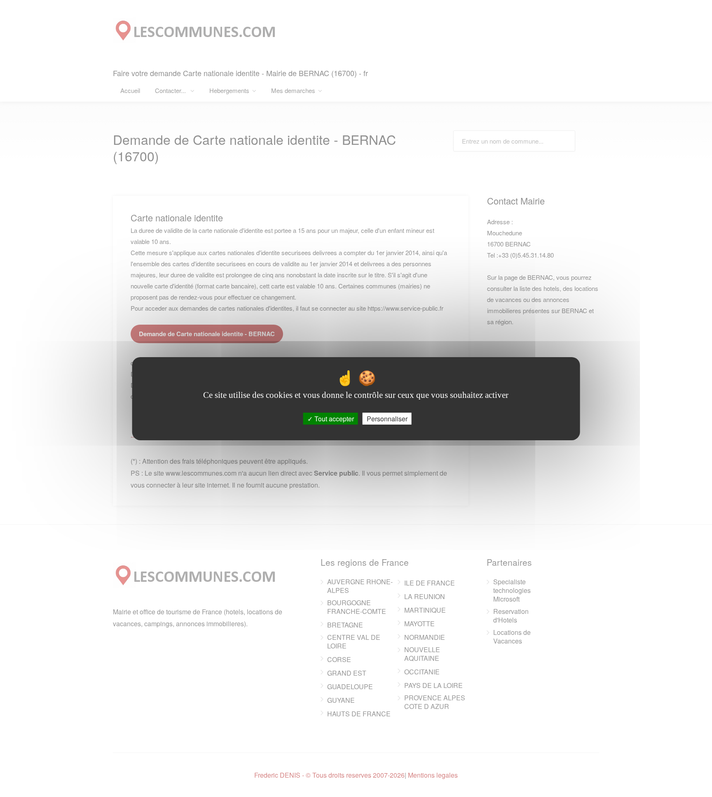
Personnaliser (387, 418)
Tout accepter (333, 418)
